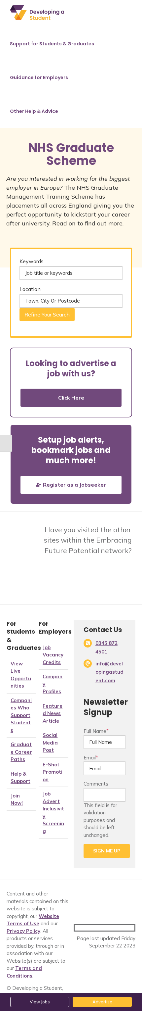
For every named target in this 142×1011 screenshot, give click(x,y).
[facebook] (77, 928)
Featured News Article (52, 713)
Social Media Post (50, 742)
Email (91, 757)
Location (30, 289)
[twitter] (87, 928)
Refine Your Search (47, 314)
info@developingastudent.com (109, 672)
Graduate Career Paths (21, 751)
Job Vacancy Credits (53, 654)
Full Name (96, 731)
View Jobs (40, 1001)
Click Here (71, 397)
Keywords (31, 261)
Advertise (102, 1001)
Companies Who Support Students (21, 715)
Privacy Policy (23, 931)
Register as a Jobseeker (74, 484)
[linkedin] (98, 928)
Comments (96, 784)
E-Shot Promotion (52, 772)
